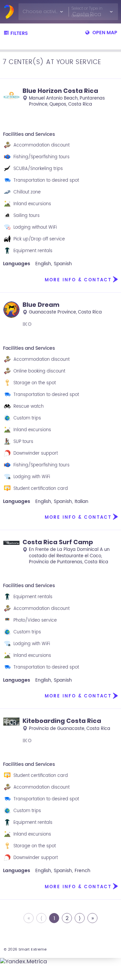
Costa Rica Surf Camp (58, 542)
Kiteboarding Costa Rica (62, 721)
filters (19, 33)
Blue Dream (41, 304)
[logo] (9, 12)
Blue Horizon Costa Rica (60, 91)
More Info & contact (78, 280)
